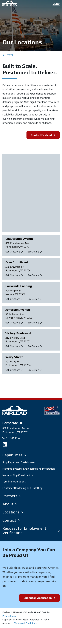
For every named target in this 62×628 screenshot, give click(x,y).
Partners (9, 496)
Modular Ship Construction (17, 475)
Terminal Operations (14, 482)
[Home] (14, 410)
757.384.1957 (12, 438)
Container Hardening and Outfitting (22, 488)
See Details (33, 252)
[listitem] (31, 245)
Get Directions (12, 252)
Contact (9, 520)
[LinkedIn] (4, 444)
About (7, 504)
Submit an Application (38, 597)
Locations (11, 512)
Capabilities (12, 455)
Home (9, 55)
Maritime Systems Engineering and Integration (28, 469)
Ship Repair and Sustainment (19, 462)
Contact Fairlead (41, 135)
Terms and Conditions (25, 623)
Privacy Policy (9, 616)
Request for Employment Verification (24, 530)
